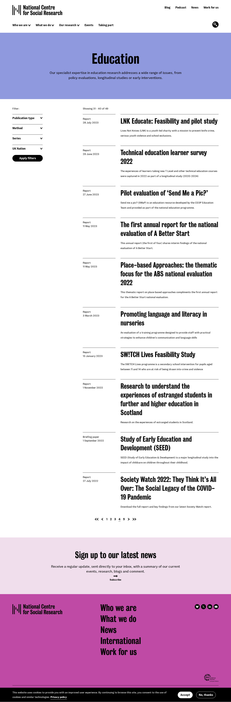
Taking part (105, 25)
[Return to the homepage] (37, 10)
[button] (27, 118)
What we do (43, 25)
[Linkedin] (209, 606)
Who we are (20, 25)
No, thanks (206, 694)
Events (89, 25)
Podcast (180, 7)
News (194, 7)
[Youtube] (216, 606)
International (120, 641)
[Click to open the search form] (215, 24)
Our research (67, 25)
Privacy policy (58, 696)
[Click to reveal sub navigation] (29, 25)
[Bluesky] (197, 606)
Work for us (211, 7)
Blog (167, 7)
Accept (185, 694)
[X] (203, 606)
